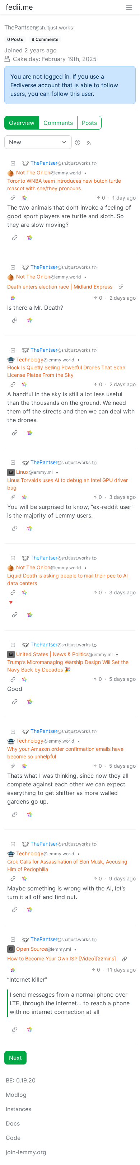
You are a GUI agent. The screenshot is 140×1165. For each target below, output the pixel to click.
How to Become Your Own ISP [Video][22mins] (61, 958)
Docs (13, 1123)
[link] (24, 197)
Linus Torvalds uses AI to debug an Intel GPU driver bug (67, 484)
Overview (21, 122)
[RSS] (88, 142)
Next (15, 1057)
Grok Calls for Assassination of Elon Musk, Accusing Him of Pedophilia (67, 865)
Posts (89, 122)
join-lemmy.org (26, 1152)
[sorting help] (77, 142)
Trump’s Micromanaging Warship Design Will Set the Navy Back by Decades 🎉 (68, 666)
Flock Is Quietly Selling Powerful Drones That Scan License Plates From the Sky (66, 371)
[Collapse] (13, 163)
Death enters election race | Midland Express (59, 287)
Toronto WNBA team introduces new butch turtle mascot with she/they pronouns (64, 184)
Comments (58, 122)
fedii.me (19, 7)
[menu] (129, 7)
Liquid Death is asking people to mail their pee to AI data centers (67, 579)
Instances (18, 1109)
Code (13, 1137)
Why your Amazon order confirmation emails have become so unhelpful (65, 752)
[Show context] (13, 197)
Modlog (16, 1094)
